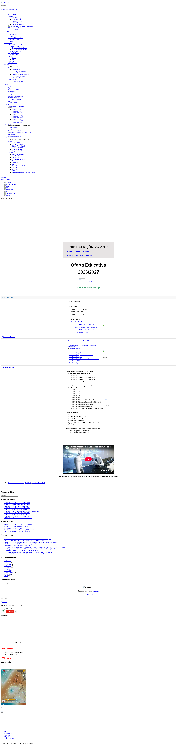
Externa (14, 58)
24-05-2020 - (17, 506)
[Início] (5, 13)
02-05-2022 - (17, 504)
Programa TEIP (12, 134)
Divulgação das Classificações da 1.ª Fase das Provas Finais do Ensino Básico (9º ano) (29, 549)
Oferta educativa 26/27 (14, 28)
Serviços (6, 84)
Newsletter (15, 169)
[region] (88, 221)
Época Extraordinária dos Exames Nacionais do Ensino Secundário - (27, 539)
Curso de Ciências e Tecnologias (84, 324)
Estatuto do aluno (17, 69)
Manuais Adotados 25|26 (19, 73)
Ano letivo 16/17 (18, 122)
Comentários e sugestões (11, 733)
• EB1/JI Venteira (17, 21)
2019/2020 (7, 567)
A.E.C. (6, 137)
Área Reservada (9, 738)
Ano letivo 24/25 (18, 109)
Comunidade (8, 64)
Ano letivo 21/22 (18, 114)
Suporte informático (15, 99)
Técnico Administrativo (76, 361)
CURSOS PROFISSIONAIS (78, 251)
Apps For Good (16, 156)
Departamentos (12, 41)
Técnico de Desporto (75, 353)
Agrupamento (12, 14)
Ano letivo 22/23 (18, 112)
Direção (10, 36)
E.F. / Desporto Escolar (18, 159)
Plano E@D (11, 61)
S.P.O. (10, 101)
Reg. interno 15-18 (13, 46)
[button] (88, 234)
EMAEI (10, 93)
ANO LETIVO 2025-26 (16, 106)
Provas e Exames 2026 (18, 76)
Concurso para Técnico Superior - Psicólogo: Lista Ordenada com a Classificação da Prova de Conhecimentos (36, 547)
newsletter (95, 591)
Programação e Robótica (19, 151)
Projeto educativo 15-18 (15, 44)
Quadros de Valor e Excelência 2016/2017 (16, 526)
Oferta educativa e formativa (16, 483)
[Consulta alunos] (9, 193)
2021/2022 (7, 569)
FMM (6, 576)
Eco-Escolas (15, 157)
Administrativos (12, 86)
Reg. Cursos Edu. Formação (20, 49)
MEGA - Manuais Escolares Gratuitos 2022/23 (18, 525)
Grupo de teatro (20, 166)
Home (2, 179)
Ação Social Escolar (14, 88)
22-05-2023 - (17, 503)
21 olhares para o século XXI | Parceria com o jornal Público (22, 544)
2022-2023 (7, 566)
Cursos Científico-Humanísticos (80, 322)
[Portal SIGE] (7, 186)
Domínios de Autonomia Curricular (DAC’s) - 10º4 (19, 530)
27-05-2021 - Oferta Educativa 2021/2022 (16, 514)
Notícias (6, 104)
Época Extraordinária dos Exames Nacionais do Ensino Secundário (24, 540)
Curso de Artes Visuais (81, 332)
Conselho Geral (12, 34)
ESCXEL (11, 129)
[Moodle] (7, 195)
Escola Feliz (15, 162)
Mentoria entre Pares (14, 98)
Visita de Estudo (9, 572)
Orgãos (6, 31)
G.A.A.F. (11, 94)
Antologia (18, 154)
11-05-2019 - (18, 518)
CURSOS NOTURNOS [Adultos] (80, 255)
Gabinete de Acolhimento (15, 96)
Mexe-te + (15, 167)
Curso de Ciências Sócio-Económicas (86, 327)
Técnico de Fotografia (75, 357)
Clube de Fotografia (17, 147)
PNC (13, 171)
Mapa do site (8, 737)
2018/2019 (7, 571)
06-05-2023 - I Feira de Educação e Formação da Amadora (21, 511)
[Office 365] (8, 182)
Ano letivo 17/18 (18, 121)
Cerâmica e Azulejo (17, 144)
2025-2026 (28, 483)
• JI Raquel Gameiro (18, 24)
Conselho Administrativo (15, 38)
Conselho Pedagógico (14, 39)
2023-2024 (7, 564)
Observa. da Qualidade (14, 131)
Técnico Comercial (74, 349)
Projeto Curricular (13, 53)
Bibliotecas (11, 91)
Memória (7, 732)
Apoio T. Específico (14, 89)
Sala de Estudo (12, 102)
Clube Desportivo (13, 127)
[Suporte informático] (10, 184)
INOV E (14, 164)
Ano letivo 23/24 (18, 111)
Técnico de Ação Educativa (77, 363)
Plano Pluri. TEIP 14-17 (15, 54)
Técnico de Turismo (75, 351)
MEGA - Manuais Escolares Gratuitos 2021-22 (18, 531)
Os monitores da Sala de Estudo (13, 528)
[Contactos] (5, 174)
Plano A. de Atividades (14, 51)
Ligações (7, 735)
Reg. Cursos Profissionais (19, 48)
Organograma (12, 33)
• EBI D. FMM (16, 19)
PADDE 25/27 (12, 63)
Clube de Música (17, 149)
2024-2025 (7, 562)
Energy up (15, 161)
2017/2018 (7, 574)
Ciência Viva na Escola (18, 146)
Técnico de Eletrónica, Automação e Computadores (84, 359)
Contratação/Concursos (18, 81)
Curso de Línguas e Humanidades (84, 329)
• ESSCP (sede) (16, 18)
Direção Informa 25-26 (38, 483)
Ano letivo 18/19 (18, 119)
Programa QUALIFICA (15, 136)
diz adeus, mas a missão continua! (17, 545)
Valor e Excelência (17, 78)
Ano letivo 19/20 (18, 117)
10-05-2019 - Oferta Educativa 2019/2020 (16, 509)
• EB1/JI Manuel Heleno (19, 23)
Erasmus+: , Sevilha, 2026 (25, 554)
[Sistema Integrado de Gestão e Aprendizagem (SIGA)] (6, 188)
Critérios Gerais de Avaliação (20, 74)
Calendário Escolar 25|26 (19, 71)
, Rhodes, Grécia (32, 542)
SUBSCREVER (88, 594)
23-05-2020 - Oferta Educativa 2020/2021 (16, 516)
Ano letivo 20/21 (18, 116)
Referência (7, 124)
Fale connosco (13, 29)
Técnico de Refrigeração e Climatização (81, 355)
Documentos (8, 43)
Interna (14, 59)
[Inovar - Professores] (7, 191)
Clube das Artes (16, 142)
